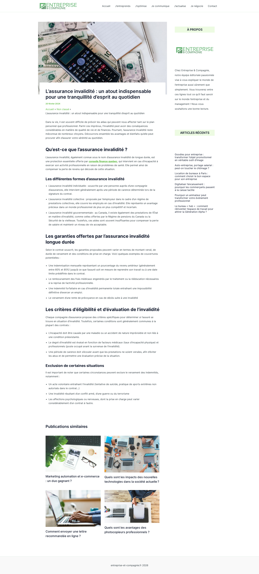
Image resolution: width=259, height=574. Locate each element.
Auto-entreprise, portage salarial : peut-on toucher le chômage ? (194, 167)
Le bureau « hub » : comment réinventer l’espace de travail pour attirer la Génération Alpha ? (194, 209)
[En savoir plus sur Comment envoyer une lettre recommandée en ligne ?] (73, 508)
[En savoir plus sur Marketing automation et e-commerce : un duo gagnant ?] (73, 453)
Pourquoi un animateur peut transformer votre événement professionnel (191, 198)
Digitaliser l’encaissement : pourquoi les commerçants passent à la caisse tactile (195, 187)
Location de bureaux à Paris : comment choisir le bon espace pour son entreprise (192, 176)
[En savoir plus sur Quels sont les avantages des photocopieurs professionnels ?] (132, 506)
